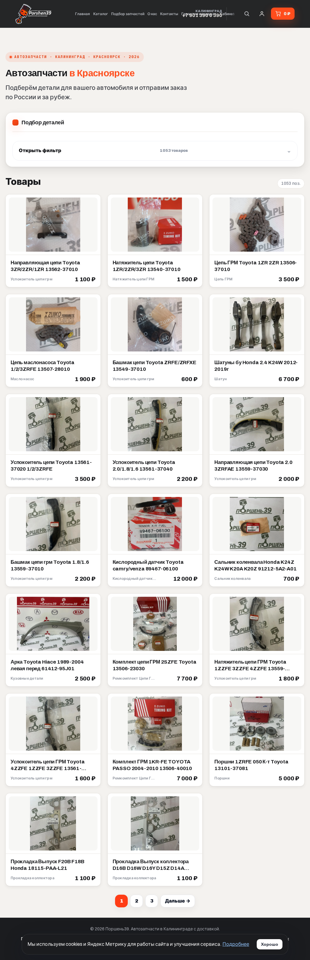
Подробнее (236, 944)
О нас (152, 14)
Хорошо (269, 944)
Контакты (169, 14)
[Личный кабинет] (262, 14)
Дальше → (177, 900)
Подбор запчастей (127, 14)
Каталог (100, 14)
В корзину (81, 280)
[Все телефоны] (233, 13)
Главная (82, 14)
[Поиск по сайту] (247, 14)
